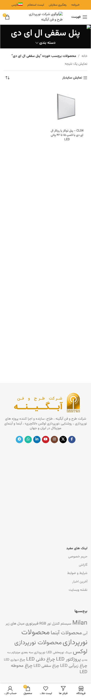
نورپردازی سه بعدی (33, 652)
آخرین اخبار (79, 581)
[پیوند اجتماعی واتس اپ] (28, 439)
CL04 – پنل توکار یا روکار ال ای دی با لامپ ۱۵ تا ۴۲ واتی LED (67, 135)
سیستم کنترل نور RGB (55, 623)
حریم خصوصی (77, 556)
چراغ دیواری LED (14, 659)
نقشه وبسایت (78, 590)
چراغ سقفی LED (46, 666)
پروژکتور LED (68, 659)
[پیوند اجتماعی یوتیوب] (45, 439)
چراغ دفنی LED (40, 659)
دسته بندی (47, 43)
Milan (79, 623)
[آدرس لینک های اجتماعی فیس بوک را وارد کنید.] (71, 439)
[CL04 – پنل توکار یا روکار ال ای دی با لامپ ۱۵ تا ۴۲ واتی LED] (67, 106)
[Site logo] (46, 17)
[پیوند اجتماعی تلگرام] (19, 439)
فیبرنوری (31, 623)
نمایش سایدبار (72, 78)
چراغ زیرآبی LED (73, 665)
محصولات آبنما (66, 633)
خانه (84, 56)
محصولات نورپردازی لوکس (50, 647)
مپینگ (68, 653)
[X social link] (63, 439)
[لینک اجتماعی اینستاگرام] (54, 439)
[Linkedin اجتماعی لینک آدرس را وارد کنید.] (37, 439)
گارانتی (83, 565)
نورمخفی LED (55, 652)
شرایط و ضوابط (77, 573)
